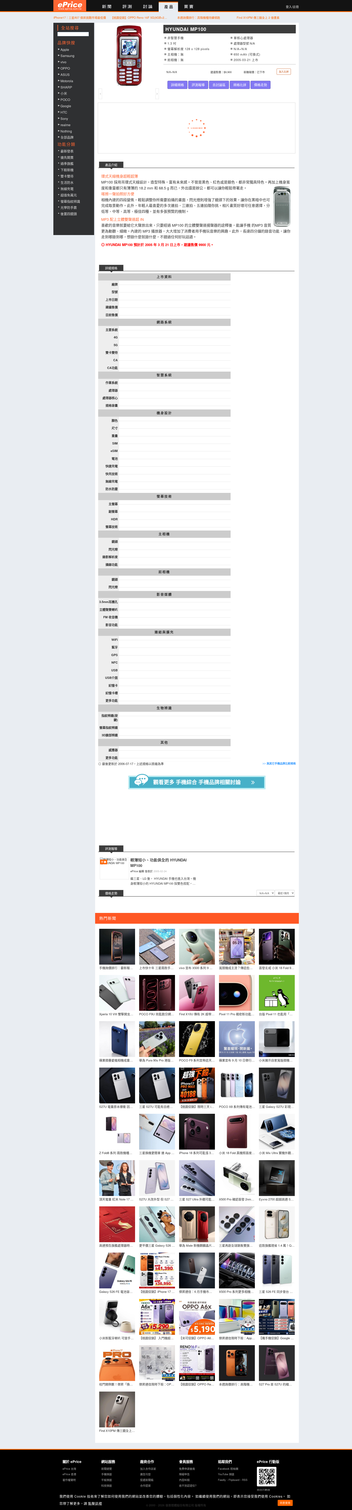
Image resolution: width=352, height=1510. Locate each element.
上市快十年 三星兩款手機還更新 (157, 968)
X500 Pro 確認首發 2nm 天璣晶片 (237, 1199)
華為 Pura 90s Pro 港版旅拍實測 (157, 1060)
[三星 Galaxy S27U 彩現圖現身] (277, 1085)
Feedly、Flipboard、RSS (233, 1480)
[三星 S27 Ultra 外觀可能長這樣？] (197, 1178)
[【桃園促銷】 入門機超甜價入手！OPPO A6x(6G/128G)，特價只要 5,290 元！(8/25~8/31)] (157, 1317)
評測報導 (198, 84)
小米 (63, 93)
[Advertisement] (200, 817)
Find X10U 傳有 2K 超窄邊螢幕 (197, 1014)
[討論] (147, 7)
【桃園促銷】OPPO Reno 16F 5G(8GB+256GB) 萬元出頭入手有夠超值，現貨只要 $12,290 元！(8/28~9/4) (139, 17)
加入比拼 (284, 71)
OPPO (65, 68)
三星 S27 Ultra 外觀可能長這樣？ (197, 1199)
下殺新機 (67, 169)
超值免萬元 (68, 195)
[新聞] (106, 7)
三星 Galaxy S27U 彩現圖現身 (277, 1106)
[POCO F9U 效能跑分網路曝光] (157, 993)
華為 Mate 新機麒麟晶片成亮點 (197, 1245)
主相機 (164, 534)
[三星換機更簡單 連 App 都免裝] (157, 1132)
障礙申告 (184, 1474)
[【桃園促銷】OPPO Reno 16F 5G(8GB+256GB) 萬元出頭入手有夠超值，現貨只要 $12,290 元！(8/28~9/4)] (197, 1363)
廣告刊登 (145, 1474)
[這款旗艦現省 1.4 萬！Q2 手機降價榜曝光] (277, 1224)
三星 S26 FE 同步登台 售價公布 (277, 1291)
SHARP (66, 87)
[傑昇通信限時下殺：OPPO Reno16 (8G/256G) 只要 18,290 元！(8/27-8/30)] (157, 1363)
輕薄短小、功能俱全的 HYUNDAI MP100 (158, 862)
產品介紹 (111, 165)
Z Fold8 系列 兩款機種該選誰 (117, 1153)
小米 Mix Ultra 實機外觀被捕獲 (277, 1153)
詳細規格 (177, 84)
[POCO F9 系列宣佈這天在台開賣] (197, 1039)
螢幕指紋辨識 (70, 201)
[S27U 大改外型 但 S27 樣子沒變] (157, 1178)
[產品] (168, 7)
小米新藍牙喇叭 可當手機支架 (117, 1338)
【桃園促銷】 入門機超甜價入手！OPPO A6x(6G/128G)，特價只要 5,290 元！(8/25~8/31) (157, 1338)
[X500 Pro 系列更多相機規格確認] (237, 1270)
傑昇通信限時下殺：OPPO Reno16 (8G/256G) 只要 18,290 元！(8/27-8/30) (157, 1384)
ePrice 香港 (69, 1474)
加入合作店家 (148, 1469)
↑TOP (309, 1486)
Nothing (66, 131)
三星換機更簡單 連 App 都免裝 (157, 1153)
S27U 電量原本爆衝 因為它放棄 (117, 1106)
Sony (64, 118)
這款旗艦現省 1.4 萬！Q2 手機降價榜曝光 (277, 1245)
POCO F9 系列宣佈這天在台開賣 (197, 1060)
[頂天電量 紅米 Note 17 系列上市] (117, 1178)
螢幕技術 (164, 496)
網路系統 (164, 322)
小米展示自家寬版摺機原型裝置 (277, 1060)
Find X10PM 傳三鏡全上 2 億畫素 (258, 17)
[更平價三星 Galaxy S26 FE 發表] (157, 1224)
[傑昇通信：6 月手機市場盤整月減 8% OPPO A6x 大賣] (197, 1270)
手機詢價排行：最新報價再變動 (117, 968)
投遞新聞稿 (146, 1480)
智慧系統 (164, 375)
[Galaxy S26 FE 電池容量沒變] (117, 1270)
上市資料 (164, 277)
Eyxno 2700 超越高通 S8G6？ (277, 1199)
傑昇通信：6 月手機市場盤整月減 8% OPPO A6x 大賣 (197, 1291)
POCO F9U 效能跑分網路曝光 (157, 1014)
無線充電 (67, 188)
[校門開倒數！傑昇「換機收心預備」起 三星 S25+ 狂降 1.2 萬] (117, 1363)
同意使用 (285, 1503)
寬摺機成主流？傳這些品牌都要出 (237, 968)
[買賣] (189, 7)
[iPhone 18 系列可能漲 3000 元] (197, 1132)
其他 (164, 742)
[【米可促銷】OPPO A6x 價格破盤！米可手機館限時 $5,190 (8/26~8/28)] (197, 1317)
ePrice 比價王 (69, 5)
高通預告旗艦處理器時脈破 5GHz (117, 1245)
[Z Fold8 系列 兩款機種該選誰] (117, 1132)
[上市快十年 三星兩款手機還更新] (157, 947)
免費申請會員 (187, 1469)
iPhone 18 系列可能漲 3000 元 (197, 1153)
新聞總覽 (106, 1469)
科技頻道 (106, 1485)
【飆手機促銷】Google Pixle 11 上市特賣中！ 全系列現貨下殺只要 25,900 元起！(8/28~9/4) (277, 1338)
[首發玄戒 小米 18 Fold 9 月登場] (277, 947)
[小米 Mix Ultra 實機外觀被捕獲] (277, 1132)
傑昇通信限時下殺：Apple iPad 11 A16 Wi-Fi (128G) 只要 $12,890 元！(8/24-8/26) (237, 1338)
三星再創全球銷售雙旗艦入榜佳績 (237, 1245)
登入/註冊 (292, 7)
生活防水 (67, 182)
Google (65, 106)
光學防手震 (68, 207)
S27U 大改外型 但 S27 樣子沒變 (157, 1199)
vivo (63, 62)
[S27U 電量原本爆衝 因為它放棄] (117, 1085)
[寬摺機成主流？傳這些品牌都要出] (237, 947)
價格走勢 (260, 84)
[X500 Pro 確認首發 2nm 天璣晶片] (237, 1178)
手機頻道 (106, 1474)
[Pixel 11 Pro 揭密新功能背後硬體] (237, 993)
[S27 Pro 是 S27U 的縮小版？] (277, 1363)
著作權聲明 (69, 1480)
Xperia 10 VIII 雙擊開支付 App (117, 1014)
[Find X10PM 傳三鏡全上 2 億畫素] (117, 1409)
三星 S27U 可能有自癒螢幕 (157, 1106)
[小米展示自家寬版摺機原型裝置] (277, 1039)
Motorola (66, 81)
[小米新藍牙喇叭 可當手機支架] (117, 1317)
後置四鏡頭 (68, 213)
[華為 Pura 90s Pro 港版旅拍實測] (157, 1039)
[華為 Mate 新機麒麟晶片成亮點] (197, 1224)
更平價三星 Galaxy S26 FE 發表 (157, 1245)
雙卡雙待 (67, 176)
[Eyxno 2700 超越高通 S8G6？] (277, 1178)
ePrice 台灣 (69, 1469)
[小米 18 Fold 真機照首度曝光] (237, 1132)
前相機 (164, 572)
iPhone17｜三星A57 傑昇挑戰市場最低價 (80, 17)
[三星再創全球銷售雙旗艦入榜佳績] (237, 1224)
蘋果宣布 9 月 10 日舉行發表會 (237, 1060)
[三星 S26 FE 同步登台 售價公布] (277, 1270)
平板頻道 (106, 1480)
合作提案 (145, 1485)
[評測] (127, 7)
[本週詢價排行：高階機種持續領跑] (237, 1363)
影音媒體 (164, 594)
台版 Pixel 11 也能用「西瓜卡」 (277, 1014)
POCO (65, 99)
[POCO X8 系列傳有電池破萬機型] (237, 1085)
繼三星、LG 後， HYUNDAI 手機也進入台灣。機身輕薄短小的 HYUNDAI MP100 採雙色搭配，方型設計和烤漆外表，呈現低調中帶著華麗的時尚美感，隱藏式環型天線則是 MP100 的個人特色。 (163, 880)
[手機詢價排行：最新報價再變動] (117, 947)
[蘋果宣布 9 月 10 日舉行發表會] (237, 1039)
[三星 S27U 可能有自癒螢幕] (157, 1085)
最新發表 (67, 151)
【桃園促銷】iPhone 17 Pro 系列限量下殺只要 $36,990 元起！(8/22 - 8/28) (157, 1291)
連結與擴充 (164, 632)
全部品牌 (67, 137)
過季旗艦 (67, 163)
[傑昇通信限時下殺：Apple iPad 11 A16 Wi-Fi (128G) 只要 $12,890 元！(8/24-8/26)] (237, 1317)
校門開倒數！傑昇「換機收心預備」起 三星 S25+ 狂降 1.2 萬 (117, 1384)
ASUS (65, 74)
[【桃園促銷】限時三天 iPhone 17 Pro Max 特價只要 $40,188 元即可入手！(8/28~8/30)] (197, 1085)
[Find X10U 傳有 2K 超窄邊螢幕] (197, 993)
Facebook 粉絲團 (228, 1469)
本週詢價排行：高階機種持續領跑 (198, 17)
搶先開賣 (67, 157)
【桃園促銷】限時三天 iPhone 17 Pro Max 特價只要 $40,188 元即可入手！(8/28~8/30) (197, 1106)
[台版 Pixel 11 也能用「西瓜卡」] (277, 993)
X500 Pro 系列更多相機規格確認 (237, 1291)
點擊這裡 (95, 1503)
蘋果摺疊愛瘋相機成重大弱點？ (117, 1060)
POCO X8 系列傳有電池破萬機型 (237, 1106)
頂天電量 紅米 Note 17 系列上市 (117, 1199)
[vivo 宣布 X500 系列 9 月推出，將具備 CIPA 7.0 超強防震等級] (197, 947)
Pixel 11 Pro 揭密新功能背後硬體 (237, 1014)
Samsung (67, 55)
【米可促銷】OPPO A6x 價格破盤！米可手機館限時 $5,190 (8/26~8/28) (197, 1338)
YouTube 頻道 (226, 1474)
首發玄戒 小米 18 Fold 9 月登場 (277, 968)
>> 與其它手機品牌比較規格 (279, 763)
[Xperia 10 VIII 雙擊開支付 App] (117, 993)
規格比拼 (239, 84)
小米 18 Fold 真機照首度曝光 (237, 1153)
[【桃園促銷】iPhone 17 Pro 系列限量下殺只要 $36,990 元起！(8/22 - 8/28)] (157, 1270)
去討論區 (219, 84)
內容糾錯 (184, 1480)
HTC (63, 112)
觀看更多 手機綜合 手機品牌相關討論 (197, 782)
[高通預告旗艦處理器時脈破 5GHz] (117, 1224)
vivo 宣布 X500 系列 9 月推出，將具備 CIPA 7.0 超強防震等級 (197, 968)
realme (65, 125)
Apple (64, 49)
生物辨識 (164, 708)
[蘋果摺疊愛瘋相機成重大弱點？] (117, 1039)
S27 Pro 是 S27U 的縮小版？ (277, 1384)
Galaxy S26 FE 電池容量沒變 (117, 1291)
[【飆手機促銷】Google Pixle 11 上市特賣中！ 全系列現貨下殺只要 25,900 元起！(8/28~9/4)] (277, 1317)
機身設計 (164, 413)
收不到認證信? (187, 1485)
